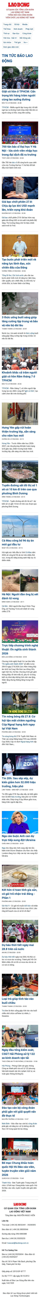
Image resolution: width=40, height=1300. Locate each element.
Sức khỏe (7, 42)
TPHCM (5, 107)
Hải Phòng (6, 1066)
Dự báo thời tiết (8, 957)
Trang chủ (7, 24)
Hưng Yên (6, 443)
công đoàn (32, 1123)
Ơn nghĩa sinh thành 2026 (13, 664)
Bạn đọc (16, 33)
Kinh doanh (18, 29)
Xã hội (16, 24)
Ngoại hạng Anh (27, 742)
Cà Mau (28, 552)
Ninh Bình (5, 1123)
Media (24, 24)
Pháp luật (29, 29)
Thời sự (6, 33)
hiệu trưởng (16, 797)
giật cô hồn (29, 391)
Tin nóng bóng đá (9, 736)
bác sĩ (14, 162)
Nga (3, 848)
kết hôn (27, 906)
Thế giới (17, 42)
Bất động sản (25, 38)
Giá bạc (5, 217)
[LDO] (20, 78)
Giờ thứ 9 (5, 906)
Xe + (25, 42)
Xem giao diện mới (11, 47)
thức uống (30, 333)
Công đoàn (26, 33)
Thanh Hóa (6, 1183)
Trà (3, 1011)
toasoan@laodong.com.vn (17, 1243)
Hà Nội (5, 606)
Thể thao (7, 29)
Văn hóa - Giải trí (10, 38)
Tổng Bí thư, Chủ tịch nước (13, 275)
